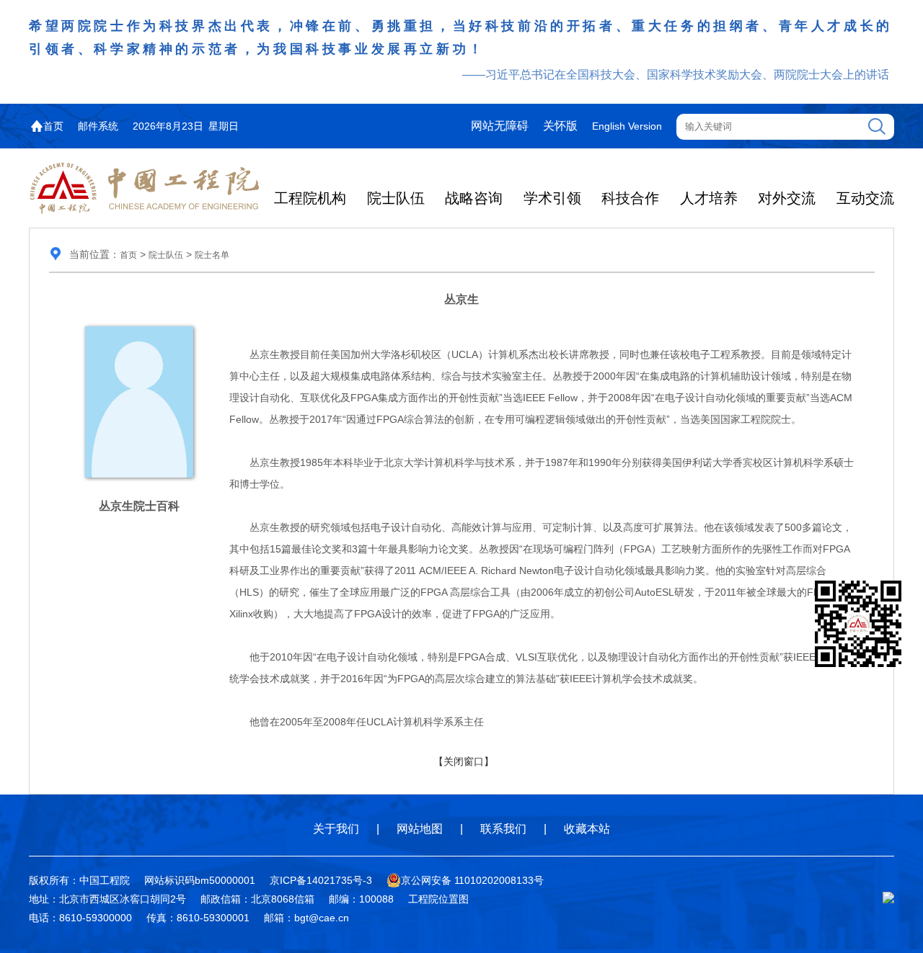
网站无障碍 (500, 126)
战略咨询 (474, 198)
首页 (53, 126)
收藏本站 (587, 829)
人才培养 (709, 198)
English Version (627, 126)
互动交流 (865, 198)
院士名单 (212, 255)
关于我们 (336, 829)
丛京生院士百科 (139, 506)
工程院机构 (310, 198)
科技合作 (630, 198)
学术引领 (552, 198)
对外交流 (787, 198)
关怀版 (560, 126)
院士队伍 (396, 198)
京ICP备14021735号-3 (321, 880)
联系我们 (503, 829)
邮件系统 (98, 126)
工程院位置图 (438, 899)
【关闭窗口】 (463, 761)
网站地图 (420, 829)
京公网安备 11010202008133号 (472, 880)
